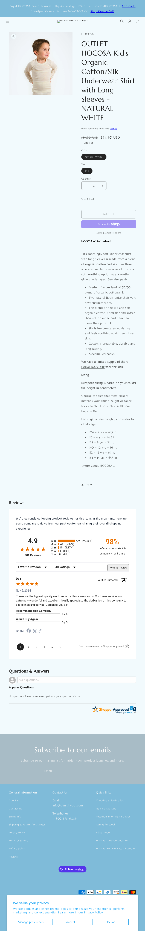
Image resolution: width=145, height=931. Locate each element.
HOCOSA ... (107, 465)
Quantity (86, 178)
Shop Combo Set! (102, 11)
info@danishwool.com (68, 805)
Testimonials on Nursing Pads (113, 816)
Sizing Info (15, 816)
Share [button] (88, 484)
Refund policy (17, 848)
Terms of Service (18, 840)
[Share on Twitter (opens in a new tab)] (35, 631)
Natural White (95, 157)
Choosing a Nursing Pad (110, 800)
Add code (128, 6)
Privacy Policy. (93, 912)
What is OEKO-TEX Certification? (115, 848)
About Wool (103, 832)
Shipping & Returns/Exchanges (27, 824)
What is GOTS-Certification (112, 840)
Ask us (113, 128)
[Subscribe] (100, 771)
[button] (7, 21)
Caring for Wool (105, 824)
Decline (110, 922)
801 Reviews (37, 555)
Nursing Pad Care (106, 808)
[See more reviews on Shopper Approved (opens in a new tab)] (40, 631)
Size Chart (87, 199)
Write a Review (118, 567)
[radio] (72, 541)
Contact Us (15, 808)
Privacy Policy (17, 832)
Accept (70, 922)
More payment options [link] (109, 232)
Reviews (13, 856)
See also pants (117, 279)
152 (88, 171)
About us (14, 800)
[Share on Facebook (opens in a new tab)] (29, 631)
